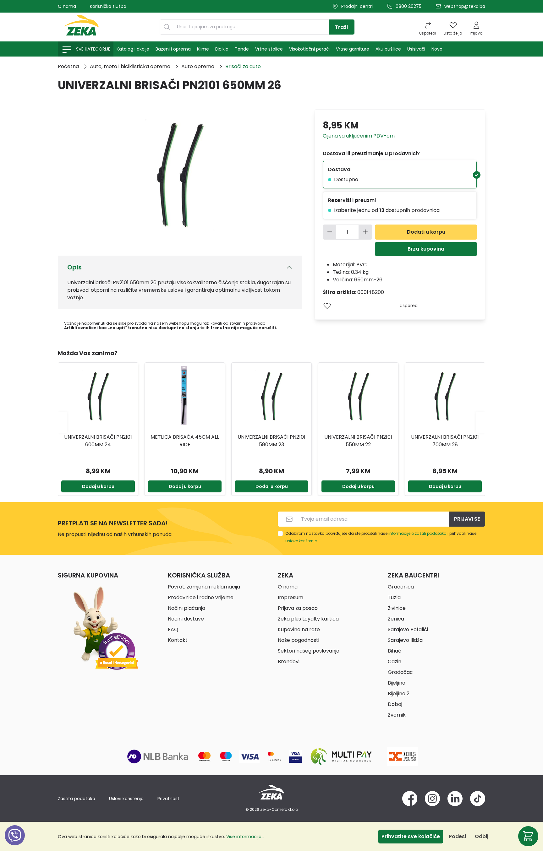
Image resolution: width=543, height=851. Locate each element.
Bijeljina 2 (398, 693)
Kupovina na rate (299, 629)
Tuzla (394, 597)
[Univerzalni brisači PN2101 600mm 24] (98, 397)
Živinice (397, 608)
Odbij (481, 836)
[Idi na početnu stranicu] (81, 27)
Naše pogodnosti (298, 640)
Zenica (396, 618)
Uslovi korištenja (126, 798)
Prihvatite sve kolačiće (410, 836)
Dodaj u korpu (98, 486)
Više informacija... (245, 836)
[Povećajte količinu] (365, 232)
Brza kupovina (426, 248)
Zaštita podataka (76, 798)
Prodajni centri (357, 6)
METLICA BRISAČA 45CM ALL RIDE (185, 440)
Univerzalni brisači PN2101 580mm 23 (271, 440)
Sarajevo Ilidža (405, 640)
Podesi (457, 836)
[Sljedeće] (480, 422)
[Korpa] (528, 836)
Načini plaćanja (186, 608)
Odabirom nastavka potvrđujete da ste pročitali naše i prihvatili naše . (380, 537)
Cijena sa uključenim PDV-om (359, 135)
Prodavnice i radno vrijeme (200, 597)
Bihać (394, 650)
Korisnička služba (108, 6)
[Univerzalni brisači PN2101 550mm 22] (358, 397)
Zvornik (397, 714)
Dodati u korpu (426, 232)
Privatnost (168, 798)
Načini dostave (186, 618)
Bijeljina (396, 682)
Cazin (394, 661)
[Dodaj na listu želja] (327, 305)
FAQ (173, 629)
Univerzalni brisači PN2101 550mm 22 (358, 440)
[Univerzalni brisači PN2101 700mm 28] (445, 397)
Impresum (290, 597)
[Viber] (15, 842)
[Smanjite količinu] (330, 232)
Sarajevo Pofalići (408, 629)
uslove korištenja (301, 541)
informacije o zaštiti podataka (417, 533)
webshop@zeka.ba (464, 6)
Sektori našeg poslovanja (308, 650)
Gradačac (400, 672)
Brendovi (288, 661)
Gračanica (401, 586)
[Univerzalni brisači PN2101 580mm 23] (271, 397)
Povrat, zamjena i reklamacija (204, 586)
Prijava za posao (298, 608)
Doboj (395, 704)
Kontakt (178, 640)
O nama (67, 6)
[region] (271, 422)
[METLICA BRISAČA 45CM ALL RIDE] (185, 397)
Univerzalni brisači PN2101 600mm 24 (98, 440)
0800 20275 (408, 6)
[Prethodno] (62, 422)
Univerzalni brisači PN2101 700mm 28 (445, 440)
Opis (74, 267)
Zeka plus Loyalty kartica (308, 618)
